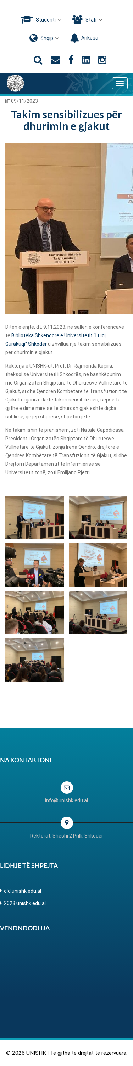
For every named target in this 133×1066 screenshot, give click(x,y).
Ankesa (89, 38)
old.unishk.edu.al (22, 891)
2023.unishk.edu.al (25, 903)
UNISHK (36, 1053)
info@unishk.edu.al (66, 800)
